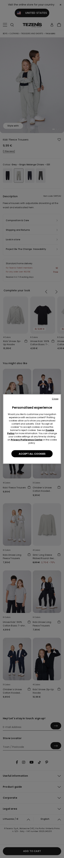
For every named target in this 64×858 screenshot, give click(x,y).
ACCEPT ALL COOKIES (32, 454)
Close (55, 398)
